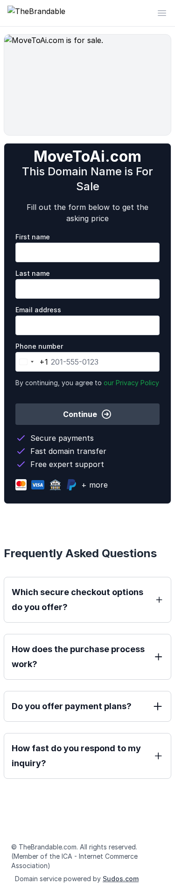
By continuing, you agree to (87, 383)
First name (32, 237)
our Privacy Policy (131, 383)
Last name (32, 273)
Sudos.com (121, 879)
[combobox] (32, 361)
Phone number (39, 346)
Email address (38, 310)
